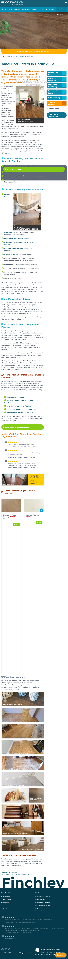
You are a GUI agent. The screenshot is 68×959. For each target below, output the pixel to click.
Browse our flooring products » (34, 176)
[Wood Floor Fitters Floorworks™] (12, 3)
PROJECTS (39, 51)
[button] (66, 2)
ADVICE (29, 51)
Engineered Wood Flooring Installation (21, 409)
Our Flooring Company (42, 926)
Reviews (6, 932)
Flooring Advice (40, 929)
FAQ (36, 938)
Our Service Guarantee (42, 932)
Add (16, 523)
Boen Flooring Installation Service (20, 412)
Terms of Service (40, 941)
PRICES (21, 51)
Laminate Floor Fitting (15, 397)
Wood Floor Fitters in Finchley (24, 56)
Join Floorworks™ (9, 939)
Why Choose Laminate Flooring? (19, 406)
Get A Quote (7, 926)
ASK (47, 51)
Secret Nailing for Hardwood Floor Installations (18, 401)
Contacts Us (7, 929)
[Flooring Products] (61, 9)
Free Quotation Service (42, 935)
